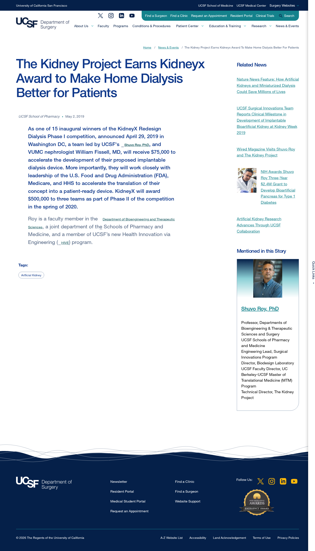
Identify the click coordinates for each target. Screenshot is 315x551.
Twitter (100, 15)
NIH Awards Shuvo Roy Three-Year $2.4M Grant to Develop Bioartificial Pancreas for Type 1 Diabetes (278, 187)
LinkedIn (121, 15)
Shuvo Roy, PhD (136, 145)
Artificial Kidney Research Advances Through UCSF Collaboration (259, 224)
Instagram (111, 15)
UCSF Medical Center (251, 5)
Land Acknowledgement (229, 537)
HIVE (65, 243)
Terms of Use (262, 537)
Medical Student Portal (128, 501)
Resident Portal (241, 16)
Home (147, 47)
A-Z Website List (171, 537)
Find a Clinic (179, 16)
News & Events (287, 26)
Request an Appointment (209, 16)
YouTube (132, 15)
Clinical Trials (265, 16)
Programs (120, 26)
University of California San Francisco (41, 5)
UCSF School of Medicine (215, 5)
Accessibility (197, 537)
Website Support (187, 501)
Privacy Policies (288, 537)
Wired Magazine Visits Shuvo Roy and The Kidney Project (266, 152)
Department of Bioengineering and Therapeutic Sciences (101, 223)
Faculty (103, 26)
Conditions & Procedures (151, 26)
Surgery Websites (282, 5)
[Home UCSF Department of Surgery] (63, 484)
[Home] (42, 23)
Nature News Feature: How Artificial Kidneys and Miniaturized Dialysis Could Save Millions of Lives (268, 85)
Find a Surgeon (156, 16)
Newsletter (118, 481)
